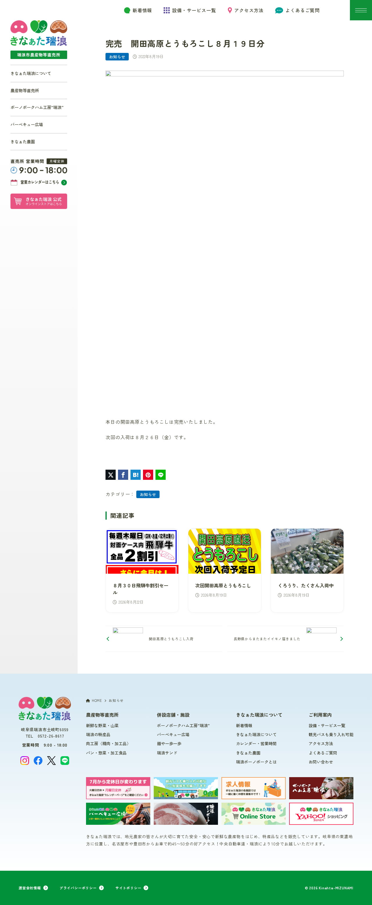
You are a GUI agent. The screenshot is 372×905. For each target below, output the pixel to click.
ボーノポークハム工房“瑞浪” (37, 107)
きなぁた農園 (22, 141)
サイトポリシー (128, 887)
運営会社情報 (30, 887)
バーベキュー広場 (26, 124)
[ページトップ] (359, 892)
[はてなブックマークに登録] (135, 475)
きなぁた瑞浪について (30, 73)
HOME (97, 700)
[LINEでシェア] (160, 475)
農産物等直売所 (24, 90)
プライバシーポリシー (78, 887)
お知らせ (117, 57)
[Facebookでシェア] (123, 475)
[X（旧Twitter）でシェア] (110, 475)
